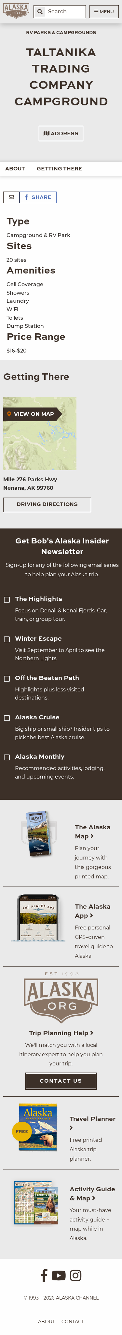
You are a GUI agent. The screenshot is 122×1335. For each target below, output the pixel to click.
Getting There (59, 169)
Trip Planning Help (59, 1033)
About (15, 169)
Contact (72, 1322)
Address (63, 134)
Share (40, 197)
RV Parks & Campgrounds (61, 33)
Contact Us (61, 1081)
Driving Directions (47, 504)
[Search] (40, 12)
